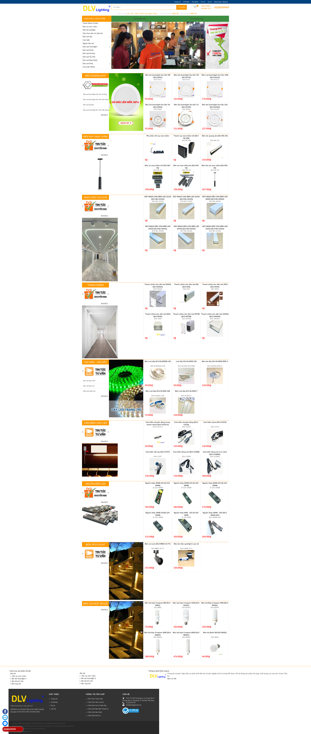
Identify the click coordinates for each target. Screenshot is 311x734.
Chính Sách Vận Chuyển (96, 702)
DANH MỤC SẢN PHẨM (94, 19)
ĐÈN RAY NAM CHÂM (95, 136)
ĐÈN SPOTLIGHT (95, 544)
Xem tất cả (104, 114)
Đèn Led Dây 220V (89, 380)
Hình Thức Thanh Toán (95, 699)
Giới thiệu (186, 2)
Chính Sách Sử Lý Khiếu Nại (97, 705)
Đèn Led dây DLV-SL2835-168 (158, 391)
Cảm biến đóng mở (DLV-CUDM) (186, 452)
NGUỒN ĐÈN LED (96, 483)
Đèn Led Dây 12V (89, 386)
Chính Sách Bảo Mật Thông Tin (98, 709)
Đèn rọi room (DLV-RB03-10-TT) (158, 544)
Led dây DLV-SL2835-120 (186, 361)
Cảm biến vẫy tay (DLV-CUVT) (158, 452)
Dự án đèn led (140, 19)
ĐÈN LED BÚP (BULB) (95, 603)
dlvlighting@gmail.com (133, 705)
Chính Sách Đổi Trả (94, 715)
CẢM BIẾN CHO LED (95, 423)
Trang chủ (177, 2)
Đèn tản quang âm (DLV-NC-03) (215, 136)
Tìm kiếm (181, 7)
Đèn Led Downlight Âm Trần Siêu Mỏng (96, 99)
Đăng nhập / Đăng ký (221, 2)
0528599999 (216, 7)
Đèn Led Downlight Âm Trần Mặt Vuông (96, 110)
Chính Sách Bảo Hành (95, 712)
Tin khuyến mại (196, 19)
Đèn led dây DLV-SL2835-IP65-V (215, 361)
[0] (194, 7)
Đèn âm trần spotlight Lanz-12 (186, 544)
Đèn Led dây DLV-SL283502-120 (158, 361)
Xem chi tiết (171, 679)
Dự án (210, 2)
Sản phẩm (195, 2)
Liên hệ (53, 709)
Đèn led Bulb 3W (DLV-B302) (215, 633)
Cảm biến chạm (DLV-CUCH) (214, 422)
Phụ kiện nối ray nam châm (158, 136)
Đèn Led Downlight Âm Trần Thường (95, 94)
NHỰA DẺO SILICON (95, 197)
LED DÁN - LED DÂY (95, 362)
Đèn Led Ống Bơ (88, 104)
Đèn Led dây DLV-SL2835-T (186, 391)
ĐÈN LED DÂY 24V (89, 391)
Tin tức (203, 2)
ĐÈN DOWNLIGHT (95, 75)
